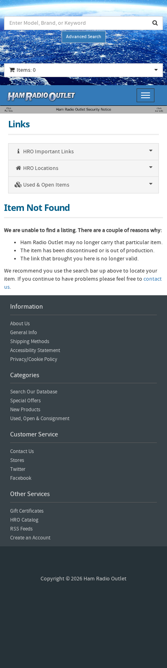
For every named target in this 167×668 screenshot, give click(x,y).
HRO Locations (40, 168)
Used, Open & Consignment (39, 418)
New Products (25, 409)
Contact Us (22, 451)
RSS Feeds (21, 529)
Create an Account (30, 538)
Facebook (20, 478)
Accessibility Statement (35, 350)
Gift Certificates (26, 511)
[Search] (155, 23)
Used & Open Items (45, 185)
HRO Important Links (48, 151)
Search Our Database (33, 392)
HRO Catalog (24, 520)
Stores (17, 460)
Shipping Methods (29, 341)
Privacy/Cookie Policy (33, 359)
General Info (23, 332)
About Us (20, 323)
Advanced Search (83, 37)
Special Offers (25, 400)
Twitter (18, 469)
